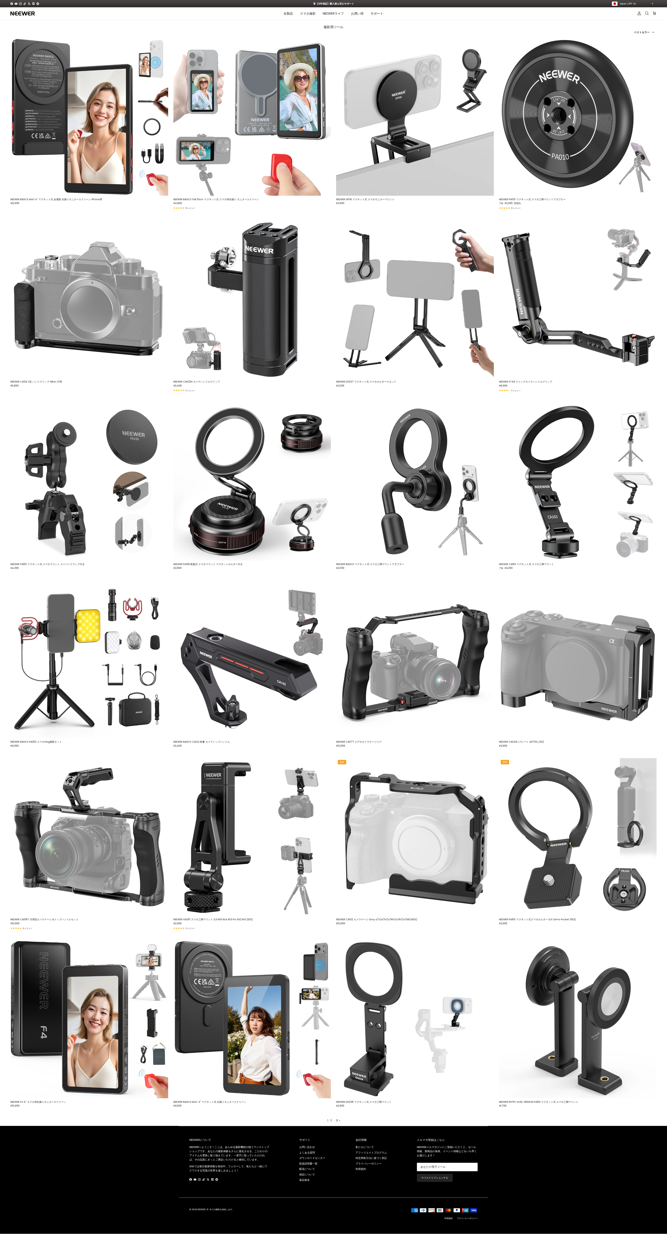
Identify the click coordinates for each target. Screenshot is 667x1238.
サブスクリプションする (434, 1177)
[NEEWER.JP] (22, 13)
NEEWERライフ (333, 13)
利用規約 (361, 1169)
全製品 (288, 13)
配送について (307, 1169)
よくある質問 (307, 1152)
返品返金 (304, 1180)
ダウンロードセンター (312, 1158)
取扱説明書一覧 (308, 1163)
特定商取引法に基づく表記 (371, 1158)
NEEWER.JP (202, 1209)
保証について (307, 1174)
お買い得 (357, 13)
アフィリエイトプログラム (371, 1152)
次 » (338, 1120)
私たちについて (365, 1147)
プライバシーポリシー (369, 1163)
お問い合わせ (307, 1147)
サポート (377, 13)
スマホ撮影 (308, 13)
